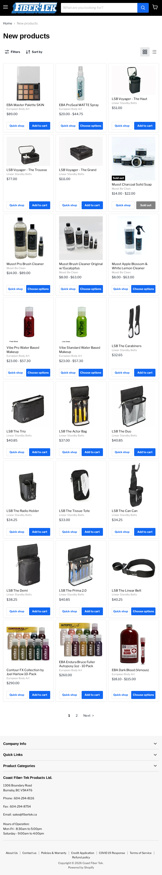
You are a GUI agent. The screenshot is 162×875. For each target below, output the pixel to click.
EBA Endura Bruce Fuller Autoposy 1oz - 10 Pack (77, 664)
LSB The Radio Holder (23, 511)
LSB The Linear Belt (126, 590)
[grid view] (145, 52)
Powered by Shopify (81, 867)
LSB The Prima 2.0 (72, 590)
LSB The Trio (16, 431)
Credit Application (82, 853)
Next (87, 716)
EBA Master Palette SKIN (25, 105)
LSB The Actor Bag (73, 431)
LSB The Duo (121, 431)
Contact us (29, 853)
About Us (12, 853)
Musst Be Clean (121, 188)
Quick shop (16, 125)
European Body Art (18, 108)
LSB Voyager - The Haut (129, 99)
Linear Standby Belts (124, 103)
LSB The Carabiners (127, 346)
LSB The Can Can (125, 511)
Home (7, 23)
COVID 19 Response (112, 853)
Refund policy (81, 857)
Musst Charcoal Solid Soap (132, 184)
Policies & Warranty (53, 853)
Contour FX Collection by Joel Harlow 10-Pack (25, 672)
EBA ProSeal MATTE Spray (79, 105)
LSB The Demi (17, 590)
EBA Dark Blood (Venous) (130, 670)
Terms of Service (141, 853)
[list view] (154, 52)
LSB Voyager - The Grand (77, 170)
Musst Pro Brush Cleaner (25, 264)
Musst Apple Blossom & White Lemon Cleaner (130, 266)
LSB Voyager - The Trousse (27, 170)
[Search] (143, 8)
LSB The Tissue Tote (74, 511)
